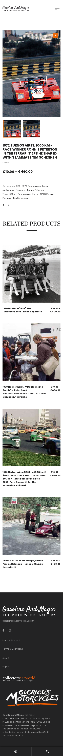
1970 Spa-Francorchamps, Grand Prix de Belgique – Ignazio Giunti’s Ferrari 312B (23, 564)
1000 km (13, 194)
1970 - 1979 (21, 186)
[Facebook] (3, 631)
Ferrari (45, 186)
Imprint (6, 666)
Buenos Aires (34, 186)
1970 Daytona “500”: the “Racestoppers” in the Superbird (22, 310)
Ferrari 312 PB (39, 194)
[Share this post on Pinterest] (8, 205)
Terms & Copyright (13, 648)
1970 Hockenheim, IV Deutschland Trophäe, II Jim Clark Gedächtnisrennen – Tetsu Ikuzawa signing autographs (24, 391)
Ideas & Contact (11, 640)
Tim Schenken (20, 198)
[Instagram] (10, 631)
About (6, 658)
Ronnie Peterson (36, 190)
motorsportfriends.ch (14, 190)
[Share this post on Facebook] (3, 205)
